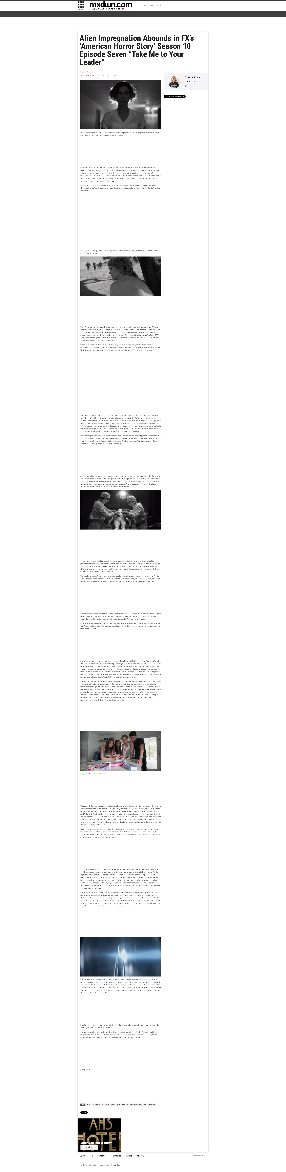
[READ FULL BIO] (190, 82)
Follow (89, 1147)
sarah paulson (149, 1104)
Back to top (199, 1156)
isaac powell (115, 1104)
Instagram (116, 1156)
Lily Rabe (125, 1104)
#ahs (88, 1104)
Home (82, 72)
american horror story (101, 1104)
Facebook (102, 1156)
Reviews (90, 72)
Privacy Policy (114, 1165)
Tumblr (129, 1156)
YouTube (83, 1156)
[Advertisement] (120, 370)
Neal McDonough (136, 1104)
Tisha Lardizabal (89, 75)
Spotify (140, 1156)
